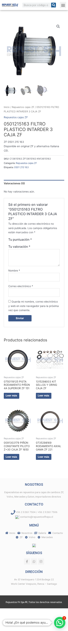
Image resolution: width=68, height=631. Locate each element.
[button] (63, 5)
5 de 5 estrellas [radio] (50, 240)
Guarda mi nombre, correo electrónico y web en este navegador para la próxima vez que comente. (33, 306)
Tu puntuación (20, 239)
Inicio (7, 107)
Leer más (11, 395)
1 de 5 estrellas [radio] (34, 240)
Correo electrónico (20, 286)
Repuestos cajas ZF (23, 107)
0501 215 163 (21, 167)
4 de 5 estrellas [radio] (46, 240)
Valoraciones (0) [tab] (14, 183)
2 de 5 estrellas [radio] (38, 240)
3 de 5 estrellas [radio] (42, 240)
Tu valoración (19, 246)
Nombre (14, 270)
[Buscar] (53, 5)
